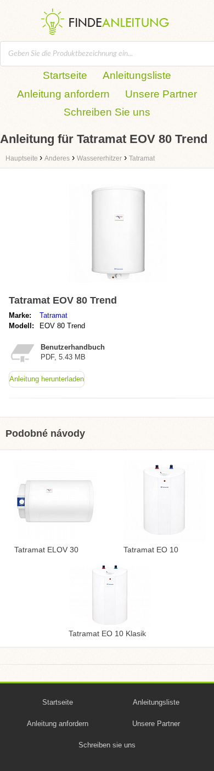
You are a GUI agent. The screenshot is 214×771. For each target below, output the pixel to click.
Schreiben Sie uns (107, 112)
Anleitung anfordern (63, 94)
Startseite (65, 75)
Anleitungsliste (137, 75)
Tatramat (53, 315)
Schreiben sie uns (107, 745)
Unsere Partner (161, 94)
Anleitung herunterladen (46, 379)
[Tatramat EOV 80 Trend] (118, 285)
